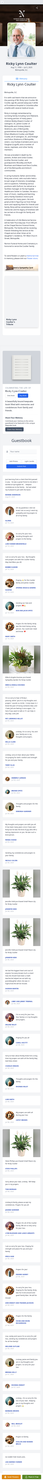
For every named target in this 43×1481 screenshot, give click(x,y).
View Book (11, 396)
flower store (32, 258)
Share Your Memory (14, 429)
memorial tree (32, 256)
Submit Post (21, 466)
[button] (21, 660)
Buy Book (23, 396)
